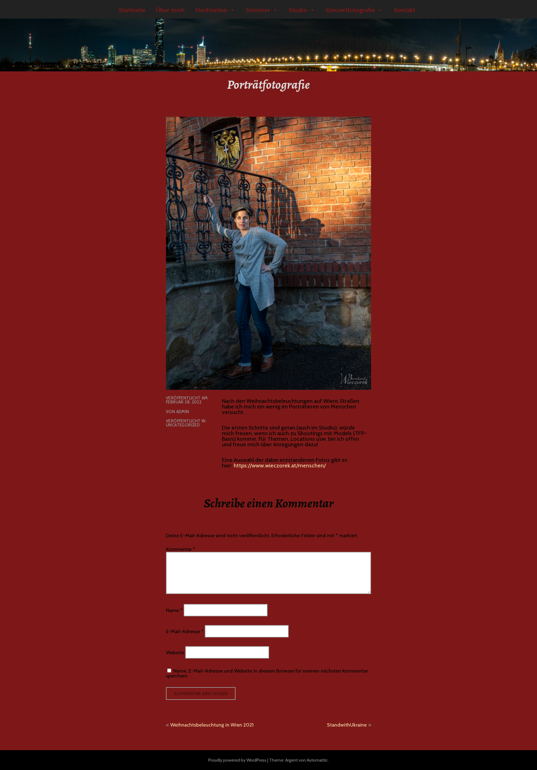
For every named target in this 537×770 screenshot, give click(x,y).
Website (175, 652)
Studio (298, 10)
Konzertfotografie (350, 10)
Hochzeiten (211, 10)
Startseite (132, 10)
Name (174, 610)
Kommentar (180, 549)
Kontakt (404, 10)
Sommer (258, 10)
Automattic (317, 760)
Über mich (170, 10)
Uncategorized (183, 424)
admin (182, 411)
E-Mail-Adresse (185, 631)
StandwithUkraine (347, 725)
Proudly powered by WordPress (237, 760)
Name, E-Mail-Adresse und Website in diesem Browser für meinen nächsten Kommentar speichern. (267, 673)
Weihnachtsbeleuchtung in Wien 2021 (212, 725)
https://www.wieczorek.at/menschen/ (280, 465)
